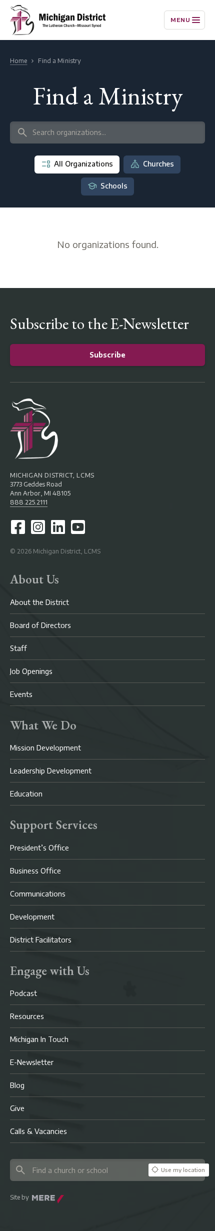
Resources (27, 1016)
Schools (114, 186)
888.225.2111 (29, 502)
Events (21, 694)
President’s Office (39, 848)
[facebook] (18, 527)
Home (18, 60)
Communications (38, 894)
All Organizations (83, 164)
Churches (158, 164)
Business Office (35, 870)
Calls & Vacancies (38, 1131)
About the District (39, 602)
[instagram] (38, 527)
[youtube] (78, 527)
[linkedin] (58, 527)
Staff (18, 648)
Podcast (23, 993)
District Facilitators (41, 940)
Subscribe (108, 354)
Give (17, 1108)
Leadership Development (51, 770)
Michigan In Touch (39, 1039)
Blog (17, 1085)
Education (26, 794)
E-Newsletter (32, 1062)
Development (32, 916)
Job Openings (31, 671)
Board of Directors (40, 625)
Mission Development (45, 748)
